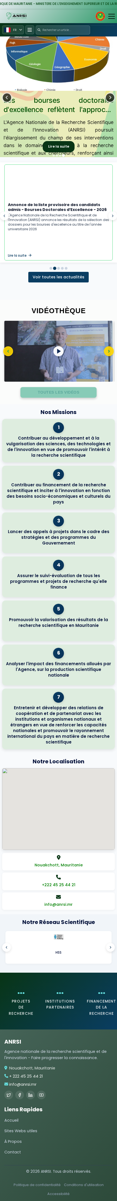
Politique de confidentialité (37, 1185)
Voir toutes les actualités (58, 277)
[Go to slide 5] (62, 268)
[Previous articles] (4, 215)
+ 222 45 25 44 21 (26, 1076)
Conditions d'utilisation (84, 1185)
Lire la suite (58, 146)
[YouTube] (41, 1095)
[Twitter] (8, 1095)
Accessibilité (58, 1193)
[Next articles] (112, 215)
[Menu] (111, 16)
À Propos (13, 1141)
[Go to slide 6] (66, 268)
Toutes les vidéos (58, 392)
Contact (12, 1152)
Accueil (11, 1120)
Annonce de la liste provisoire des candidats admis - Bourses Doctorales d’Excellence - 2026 (57, 207)
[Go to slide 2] (54, 268)
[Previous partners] (6, 947)
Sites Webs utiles (20, 1131)
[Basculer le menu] (29, 29)
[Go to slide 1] (51, 268)
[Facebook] (19, 1095)
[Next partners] (110, 947)
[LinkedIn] (30, 1095)
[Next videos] (109, 351)
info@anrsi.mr (22, 1084)
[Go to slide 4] (58, 268)
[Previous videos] (8, 351)
